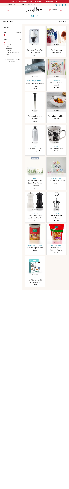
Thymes (8, 50)
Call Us (16, 4)
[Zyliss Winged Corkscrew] (56, 202)
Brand (6, 39)
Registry (23, 4)
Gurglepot (9, 44)
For (5, 32)
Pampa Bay (9, 48)
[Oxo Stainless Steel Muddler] (35, 102)
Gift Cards (31, 4)
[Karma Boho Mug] (56, 135)
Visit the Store (7, 4)
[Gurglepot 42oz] (56, 36)
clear (18, 32)
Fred (7, 42)
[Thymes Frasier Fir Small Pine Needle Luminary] (35, 167)
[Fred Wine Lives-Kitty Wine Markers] (35, 266)
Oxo (7, 46)
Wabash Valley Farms (12, 52)
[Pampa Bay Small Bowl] (56, 102)
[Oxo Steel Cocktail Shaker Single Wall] (35, 135)
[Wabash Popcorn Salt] (35, 234)
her (7, 35)
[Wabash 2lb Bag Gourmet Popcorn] (56, 234)
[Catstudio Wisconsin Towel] (56, 69)
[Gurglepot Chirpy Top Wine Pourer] (35, 36)
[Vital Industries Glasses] (56, 167)
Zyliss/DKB (9, 54)
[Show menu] (3, 9)
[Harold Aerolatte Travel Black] (35, 69)
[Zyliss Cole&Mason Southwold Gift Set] (35, 202)
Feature (6, 27)
